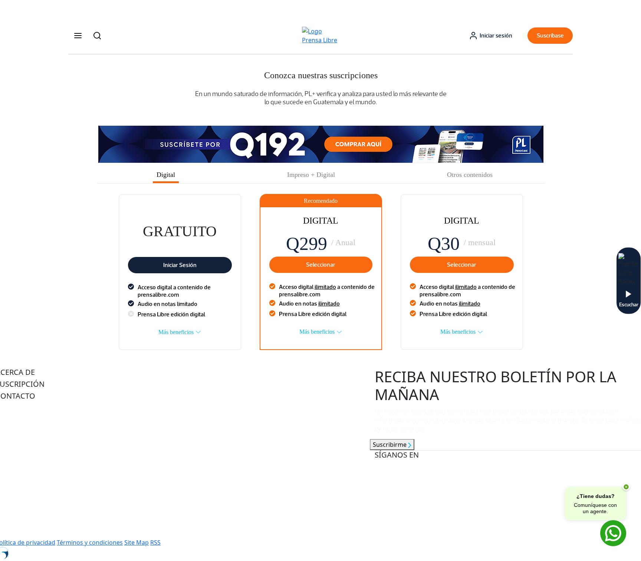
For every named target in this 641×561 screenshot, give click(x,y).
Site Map (136, 542)
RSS (155, 542)
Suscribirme (390, 444)
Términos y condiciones (90, 542)
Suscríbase (550, 35)
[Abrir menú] (78, 35)
